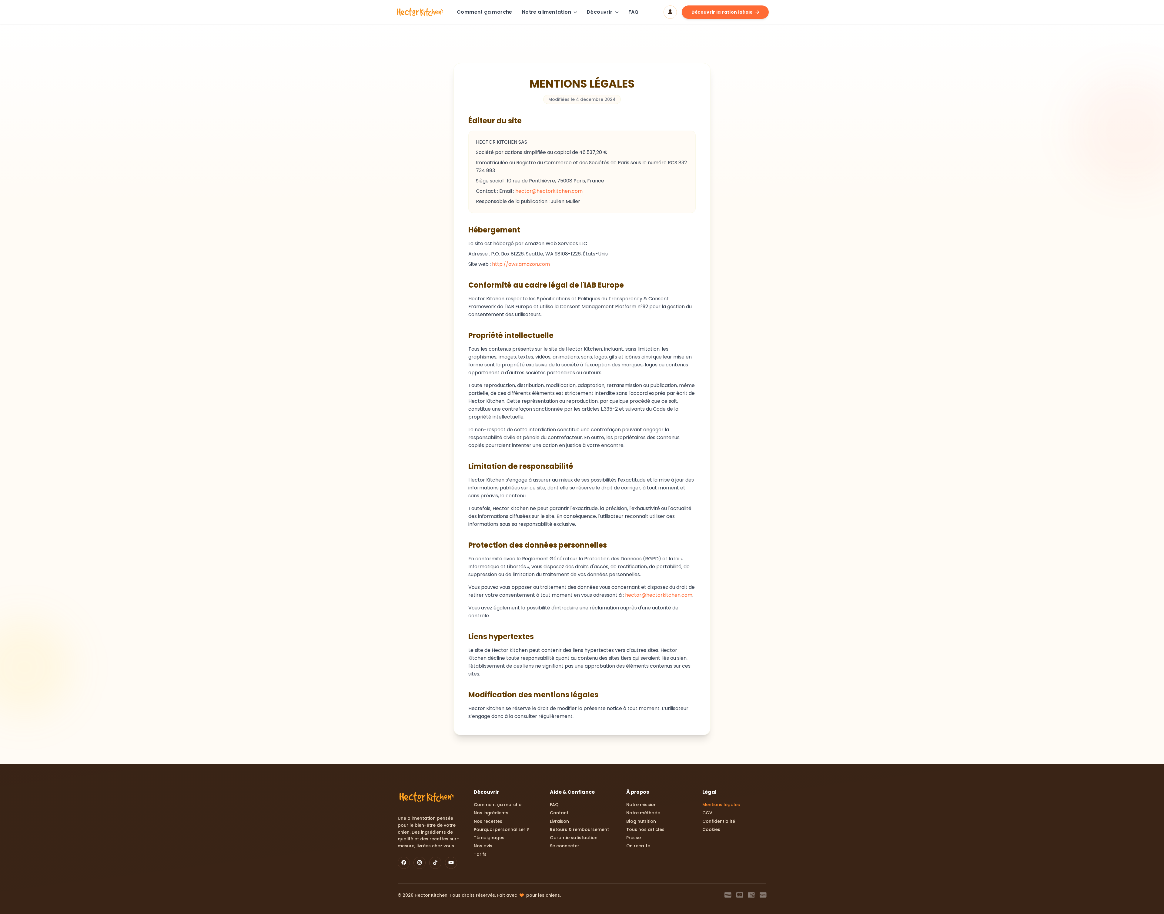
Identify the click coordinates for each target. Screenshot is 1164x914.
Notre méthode (643, 813)
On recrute (638, 846)
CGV (707, 813)
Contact (559, 813)
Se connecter (564, 846)
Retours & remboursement (579, 829)
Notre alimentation (546, 11)
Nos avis (483, 846)
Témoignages (489, 838)
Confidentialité (718, 821)
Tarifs (480, 854)
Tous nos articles (645, 829)
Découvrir (600, 11)
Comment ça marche (484, 11)
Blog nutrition (641, 821)
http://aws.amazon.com (521, 264)
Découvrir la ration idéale (722, 12)
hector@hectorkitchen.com (549, 191)
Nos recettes (488, 821)
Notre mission (641, 805)
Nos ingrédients (491, 813)
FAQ (633, 11)
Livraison (559, 821)
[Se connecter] (670, 12)
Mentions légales (721, 805)
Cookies (711, 829)
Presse (633, 838)
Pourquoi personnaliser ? (501, 829)
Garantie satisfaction (573, 838)
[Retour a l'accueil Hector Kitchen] (420, 12)
